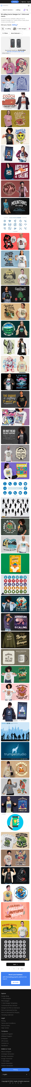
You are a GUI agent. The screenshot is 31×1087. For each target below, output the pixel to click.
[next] (18, 969)
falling (14, 25)
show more (5, 53)
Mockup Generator (7, 1056)
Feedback (4, 1046)
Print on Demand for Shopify (10, 1012)
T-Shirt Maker (5, 1061)
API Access (4, 1041)
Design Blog (5, 996)
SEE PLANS (15, 982)
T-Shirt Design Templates (9, 1003)
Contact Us (5, 1043)
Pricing (3, 1021)
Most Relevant (15, 33)
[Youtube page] (18, 1083)
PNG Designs (5, 1001)
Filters (6, 33)
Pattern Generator (7, 1066)
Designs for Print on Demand (10, 1008)
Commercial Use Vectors (9, 1005)
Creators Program (7, 1034)
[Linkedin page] (21, 1083)
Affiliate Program (6, 1036)
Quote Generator (6, 1063)
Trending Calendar (7, 1015)
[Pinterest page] (15, 1083)
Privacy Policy (5, 1026)
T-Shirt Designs (6, 998)
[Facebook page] (13, 1083)
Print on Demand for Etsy (9, 1010)
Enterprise (4, 1039)
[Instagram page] (10, 1083)
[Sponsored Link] (15, 43)
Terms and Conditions (8, 1023)
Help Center (5, 1028)
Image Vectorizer (6, 1059)
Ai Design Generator (7, 1054)
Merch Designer (6, 1052)
